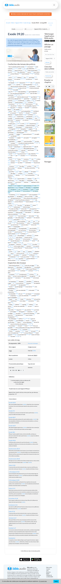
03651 (29, 330)
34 (8, 281)
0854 (26, 82)
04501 (17, 293)
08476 (9, 284)
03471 (16, 142)
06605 (37, 105)
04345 (27, 304)
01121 (23, 107)
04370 (30, 240)
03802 (27, 91)
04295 (24, 187)
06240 (19, 148)
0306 (16, 139)
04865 (34, 103)
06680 (30, 73)
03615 (21, 265)
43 (8, 330)
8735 (34, 199)
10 (8, 128)
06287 (21, 240)
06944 (38, 70)
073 (15, 244)
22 (8, 204)
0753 (25, 125)
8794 (9, 107)
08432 (9, 85)
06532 (17, 284)
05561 (18, 300)
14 (8, 146)
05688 (26, 155)
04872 (9, 75)
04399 (37, 330)
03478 (30, 107)
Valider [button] (56, 581)
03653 (12, 307)
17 (8, 165)
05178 (20, 304)
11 (8, 133)
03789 (25, 252)
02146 (17, 112)
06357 (15, 132)
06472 (27, 220)
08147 (38, 93)
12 (8, 137)
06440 (29, 171)
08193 (22, 181)
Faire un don (49, 567)
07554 (15, 82)
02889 (19, 155)
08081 (37, 295)
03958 (30, 137)
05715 (24, 286)
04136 (23, 171)
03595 (33, 305)
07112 (12, 84)
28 (8, 238)
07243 (16, 141)
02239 (36, 125)
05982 (31, 277)
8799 (16, 71)
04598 (23, 204)
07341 (14, 126)
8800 (36, 84)
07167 (19, 213)
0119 (12, 282)
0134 (9, 279)
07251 (16, 123)
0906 (36, 240)
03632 (21, 206)
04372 (17, 281)
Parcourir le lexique (33, 343)
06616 (21, 84)
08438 (16, 68)
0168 (23, 266)
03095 (18, 135)
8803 (19, 123)
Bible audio (30, 567)
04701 (14, 238)
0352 (33, 281)
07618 (38, 137)
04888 (32, 298)
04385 (31, 252)
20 (8, 185)
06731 (33, 251)
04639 (19, 89)
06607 (35, 300)
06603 (12, 109)
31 (8, 256)
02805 (15, 96)
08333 (37, 153)
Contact (48, 569)
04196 (13, 298)
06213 (22, 68)
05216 (32, 293)
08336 (33, 78)
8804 (25, 68)
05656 (35, 265)
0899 (36, 68)
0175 (9, 73)
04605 (21, 190)
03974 (18, 297)
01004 (29, 181)
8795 (29, 93)
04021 (31, 238)
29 (8, 244)
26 (8, 228)
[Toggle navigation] (54, 4)
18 (8, 171)
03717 (13, 125)
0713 (34, 66)
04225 (13, 190)
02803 (9, 89)
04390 (16, 128)
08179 (26, 311)
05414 (29, 160)
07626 (26, 151)
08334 (23, 70)
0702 (27, 128)
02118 (31, 199)
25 (8, 220)
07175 (14, 277)
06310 (38, 208)
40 (8, 309)
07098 (15, 94)
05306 (33, 133)
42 (8, 325)
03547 (28, 323)
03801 (25, 235)
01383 (9, 155)
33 (8, 274)
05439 (32, 212)
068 (17, 105)
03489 (22, 313)
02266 (38, 91)
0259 (23, 130)
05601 (9, 135)
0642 (38, 96)
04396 (22, 144)
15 (8, 153)
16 (8, 158)
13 (8, 141)
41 (8, 318)
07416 (14, 217)
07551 (38, 244)
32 (8, 265)
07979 (14, 289)
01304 (25, 132)
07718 (23, 105)
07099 (20, 94)
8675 (18, 94)
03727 (16, 288)
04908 (15, 266)
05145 (9, 252)
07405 (16, 194)
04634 (17, 295)
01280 (22, 277)
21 (8, 194)
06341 (29, 82)
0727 (14, 286)
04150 (32, 266)
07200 (21, 330)
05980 (35, 188)
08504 (26, 66)
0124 (38, 130)
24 (8, 215)
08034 (17, 107)
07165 (36, 275)
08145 (15, 133)
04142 (21, 103)
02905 (34, 128)
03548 (16, 321)
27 (8, 235)
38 (8, 298)
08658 (33, 141)
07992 (15, 137)
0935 (16, 274)
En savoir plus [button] (43, 581)
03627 (28, 275)
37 (8, 293)
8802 (12, 89)
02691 (22, 309)
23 (8, 208)
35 (8, 286)
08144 (13, 68)
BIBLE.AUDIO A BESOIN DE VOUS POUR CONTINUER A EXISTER (31, 14)
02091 (27, 77)
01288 (16, 336)
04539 (27, 284)
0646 (23, 77)
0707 (37, 204)
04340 (14, 313)
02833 (24, 116)
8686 (18, 274)
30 (8, 251)
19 (8, 178)
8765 (34, 73)
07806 (9, 80)
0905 (33, 286)
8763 (27, 70)
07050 (15, 309)
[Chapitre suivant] (60, 293)
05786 (34, 350)
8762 (18, 82)
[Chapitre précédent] (1, 293)
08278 (13, 70)
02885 (16, 160)
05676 (9, 183)
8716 (12, 80)
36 (8, 289)
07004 (9, 300)
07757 (27, 215)
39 (8, 304)
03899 (36, 289)
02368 (21, 109)
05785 (25, 281)
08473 (33, 210)
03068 (20, 73)
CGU (47, 570)
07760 (17, 110)
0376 (27, 149)
